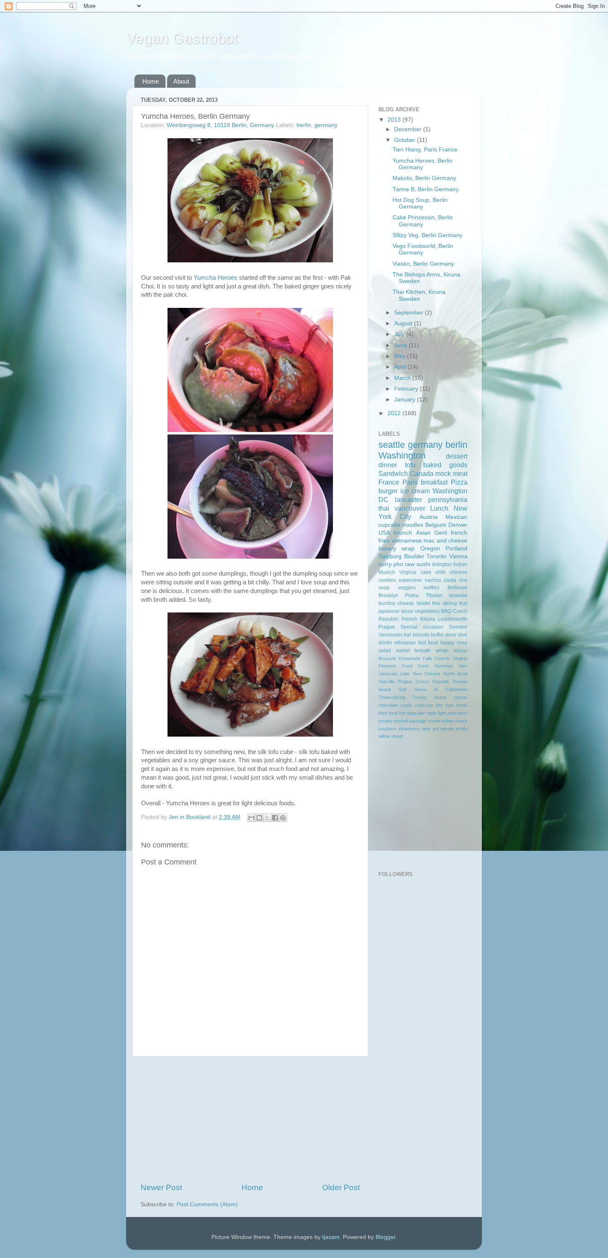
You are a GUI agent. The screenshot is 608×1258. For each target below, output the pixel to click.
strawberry (409, 728)
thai (383, 508)
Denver (457, 525)
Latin (405, 673)
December (408, 129)
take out (430, 728)
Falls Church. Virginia (445, 658)
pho (398, 564)
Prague (386, 627)
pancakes (457, 713)
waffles (431, 588)
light (442, 713)
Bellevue (457, 588)
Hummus (444, 665)
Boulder (414, 556)
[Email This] (251, 818)
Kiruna (427, 619)
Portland (456, 548)
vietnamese (407, 541)
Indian (460, 564)
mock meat (451, 473)
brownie (458, 595)
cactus (460, 697)
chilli (440, 572)
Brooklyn (388, 595)
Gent (440, 533)
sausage (417, 720)
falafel (423, 603)
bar (407, 635)
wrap (408, 548)
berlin (304, 125)
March (403, 378)
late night (427, 713)
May (400, 356)
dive (462, 635)
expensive (410, 580)
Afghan (460, 650)
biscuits (421, 635)
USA (384, 533)
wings (442, 650)
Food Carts (415, 665)
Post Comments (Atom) (207, 1204)
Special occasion (421, 627)
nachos (433, 580)
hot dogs (408, 713)
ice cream (415, 491)
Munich (386, 572)
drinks (385, 643)
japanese (389, 611)
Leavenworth (452, 619)
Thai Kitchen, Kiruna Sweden (419, 295)
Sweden (458, 627)
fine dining (444, 603)
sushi (423, 564)
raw (409, 564)
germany (326, 125)
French (409, 619)
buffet (437, 635)
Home (150, 81)
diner (451, 635)
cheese (405, 603)
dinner (387, 464)
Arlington (442, 564)
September (409, 313)
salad (384, 650)
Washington (402, 455)
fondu (461, 705)
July (400, 334)
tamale (447, 728)
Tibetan (434, 595)
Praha (412, 595)
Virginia (408, 572)
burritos (386, 603)
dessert (456, 456)
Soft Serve (412, 689)
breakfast (434, 482)
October (405, 140)
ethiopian (405, 643)
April (400, 367)
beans (440, 697)
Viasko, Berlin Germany (423, 264)
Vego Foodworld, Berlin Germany (423, 249)
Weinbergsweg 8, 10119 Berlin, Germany (220, 125)
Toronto (436, 556)
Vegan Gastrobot (182, 38)
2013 (395, 120)
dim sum (445, 705)
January (405, 399)
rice (463, 580)
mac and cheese (445, 541)
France (388, 482)
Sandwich (393, 473)
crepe (406, 705)
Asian (423, 533)
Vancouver (390, 635)
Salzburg (390, 556)
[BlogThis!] (259, 818)
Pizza (459, 482)
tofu (410, 464)
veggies (407, 588)
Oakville (386, 681)
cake (426, 572)
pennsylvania (447, 499)
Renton (460, 681)
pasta (450, 580)
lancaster (408, 499)
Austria (428, 517)
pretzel (401, 720)
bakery (387, 548)
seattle (391, 444)
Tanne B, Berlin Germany (426, 189)
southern (387, 728)
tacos (407, 611)
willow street (390, 736)
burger (387, 491)
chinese (458, 572)
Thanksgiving (391, 697)
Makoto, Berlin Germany (424, 178)
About (181, 81)
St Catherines (450, 689)
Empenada (409, 658)
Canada (421, 473)
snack (461, 720)
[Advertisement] (250, 1119)
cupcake (389, 525)
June (401, 345)
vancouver (410, 508)
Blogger (385, 1237)
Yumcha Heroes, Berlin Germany (422, 164)
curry (385, 564)
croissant (423, 705)
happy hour (453, 643)
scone (434, 720)
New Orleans (426, 673)
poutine (385, 720)
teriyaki (422, 650)
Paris (410, 482)
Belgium (435, 525)
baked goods (445, 464)
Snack (384, 689)
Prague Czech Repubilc (424, 681)
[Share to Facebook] (275, 818)
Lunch (439, 508)
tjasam (331, 1237)
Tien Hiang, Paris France (425, 149)
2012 (395, 413)
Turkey (419, 697)
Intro (462, 665)
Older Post (341, 1187)
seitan (448, 720)
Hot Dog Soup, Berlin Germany (420, 203)
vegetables (427, 611)
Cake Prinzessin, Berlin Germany (423, 220)
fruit (463, 603)
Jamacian (388, 673)
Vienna (458, 556)
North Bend (455, 673)
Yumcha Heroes (215, 277)
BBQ (446, 611)
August (404, 323)
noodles (412, 525)
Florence (387, 665)
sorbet (403, 650)
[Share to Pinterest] (283, 818)
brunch (403, 533)
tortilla (461, 728)
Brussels (387, 658)
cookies (387, 580)
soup (384, 588)
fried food (387, 713)
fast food (428, 643)
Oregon (430, 548)
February (407, 389)
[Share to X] (267, 818)
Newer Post (161, 1187)
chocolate (388, 705)
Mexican (456, 517)
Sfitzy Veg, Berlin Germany (427, 235)
